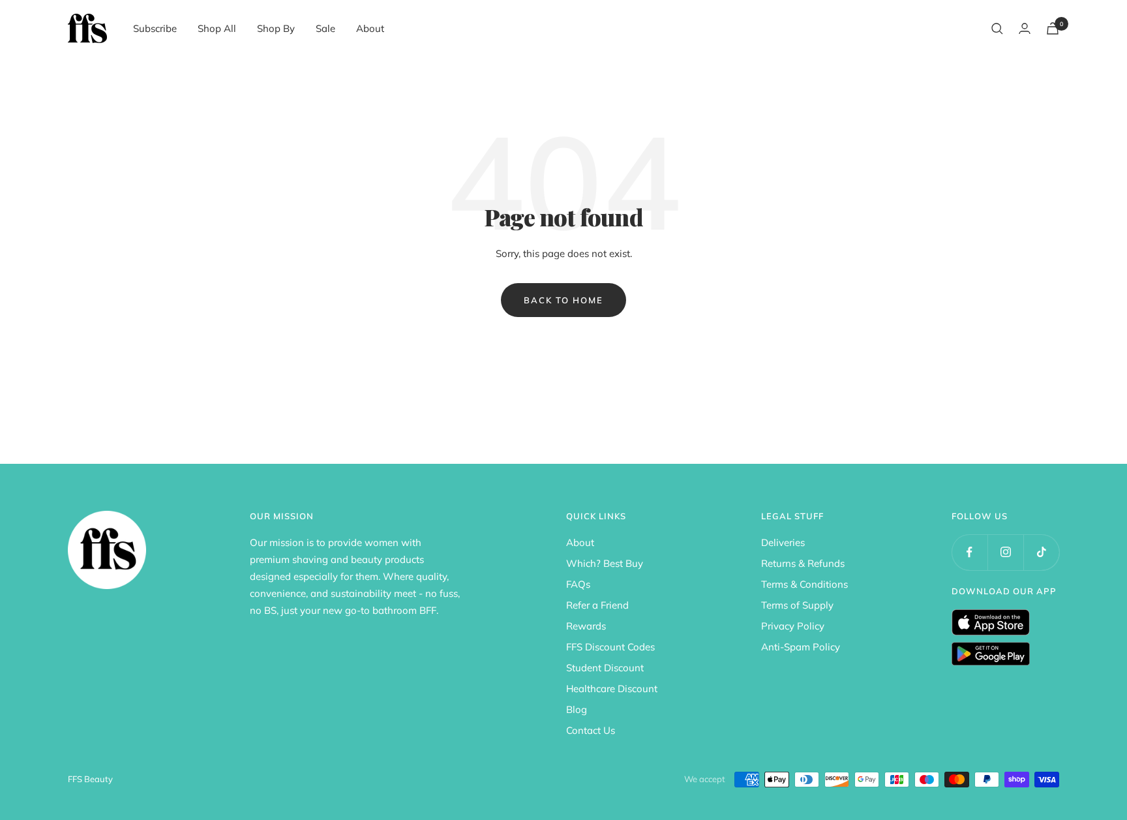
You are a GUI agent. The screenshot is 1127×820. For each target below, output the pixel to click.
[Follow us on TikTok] (1041, 552)
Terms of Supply (797, 605)
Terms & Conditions (804, 584)
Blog (576, 709)
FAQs (578, 584)
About (370, 28)
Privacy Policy (792, 626)
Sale (325, 28)
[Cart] (1052, 28)
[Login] (1024, 28)
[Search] (997, 29)
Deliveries (783, 542)
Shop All (217, 28)
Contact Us (590, 730)
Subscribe (155, 28)
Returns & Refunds (803, 563)
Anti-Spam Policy (800, 647)
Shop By (276, 28)
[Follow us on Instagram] (1005, 552)
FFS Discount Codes (610, 647)
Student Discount (605, 667)
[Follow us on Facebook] (969, 552)
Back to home (563, 300)
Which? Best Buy (604, 563)
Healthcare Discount (611, 688)
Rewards (586, 626)
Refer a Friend (597, 605)
